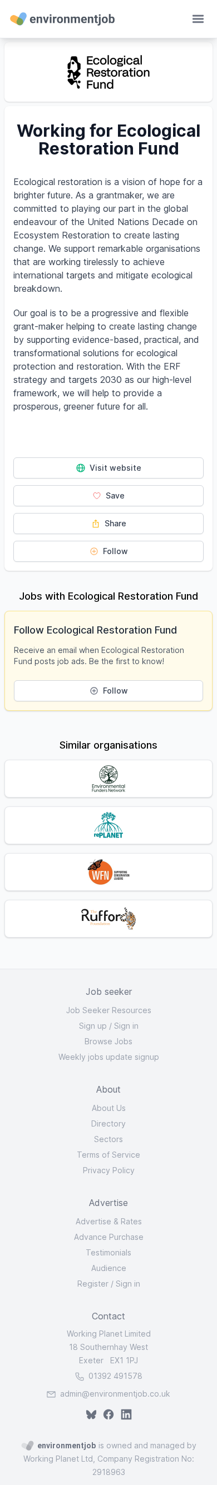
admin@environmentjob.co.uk (115, 1393)
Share (114, 523)
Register (92, 1283)
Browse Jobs (108, 1041)
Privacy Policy (109, 1170)
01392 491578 (114, 1376)
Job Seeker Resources (108, 1010)
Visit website (114, 467)
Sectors (108, 1139)
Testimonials (108, 1252)
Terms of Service (108, 1154)
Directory (108, 1123)
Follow (114, 551)
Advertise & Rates (109, 1221)
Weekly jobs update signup (108, 1057)
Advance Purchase (109, 1237)
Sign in (126, 1025)
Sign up (93, 1025)
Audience (108, 1268)
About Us (109, 1108)
